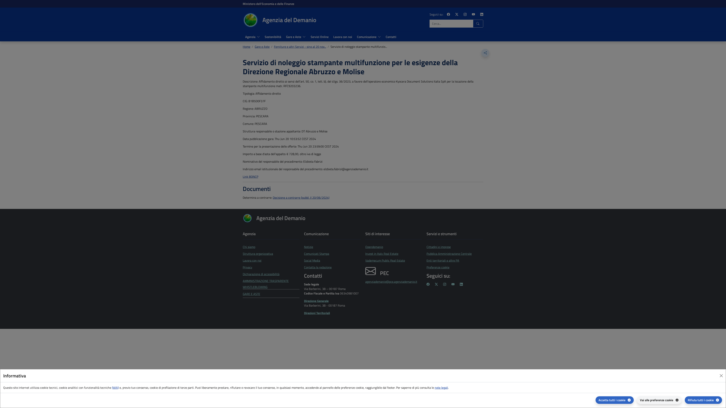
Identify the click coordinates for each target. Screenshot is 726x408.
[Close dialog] (721, 376)
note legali (441, 387)
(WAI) (115, 387)
